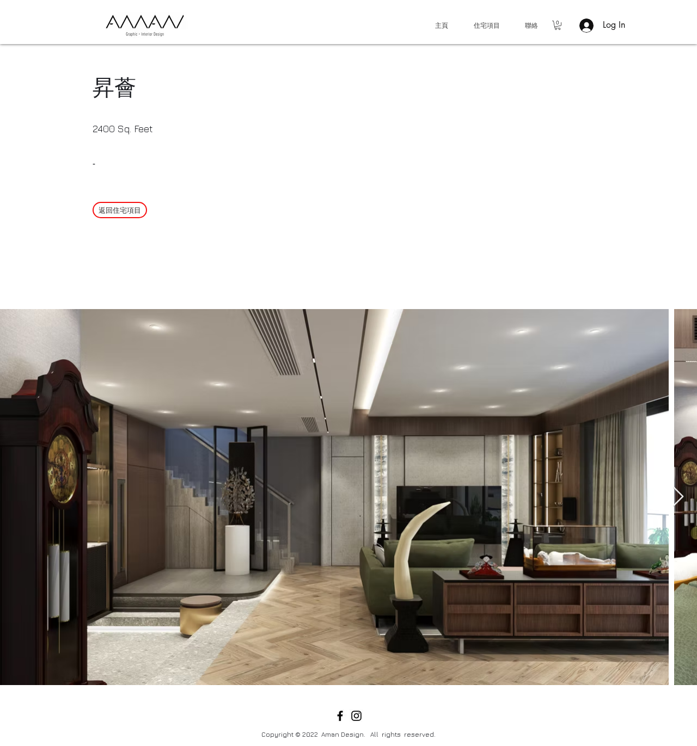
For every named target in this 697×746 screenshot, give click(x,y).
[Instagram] (356, 716)
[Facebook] (340, 716)
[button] (557, 25)
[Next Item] (678, 497)
